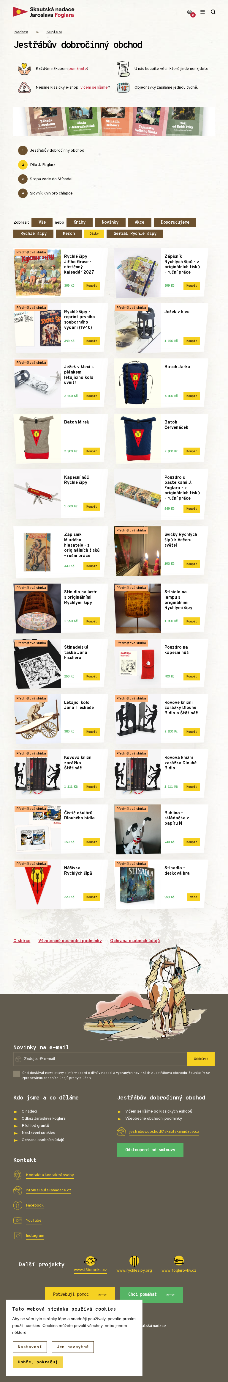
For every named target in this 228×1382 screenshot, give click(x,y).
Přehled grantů (35, 1125)
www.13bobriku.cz (90, 1270)
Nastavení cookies (38, 1132)
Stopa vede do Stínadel (47, 179)
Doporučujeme (175, 222)
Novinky (110, 222)
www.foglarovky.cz (179, 1270)
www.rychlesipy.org (134, 1270)
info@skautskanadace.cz (48, 1190)
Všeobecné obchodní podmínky (70, 941)
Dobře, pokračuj (38, 1362)
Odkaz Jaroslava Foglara (44, 1118)
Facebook (35, 1205)
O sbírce (21, 941)
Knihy (80, 222)
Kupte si (54, 32)
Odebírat (201, 1059)
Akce (139, 222)
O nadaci (29, 1111)
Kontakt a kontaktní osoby (50, 1175)
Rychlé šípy (33, 234)
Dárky (94, 234)
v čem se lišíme (94, 87)
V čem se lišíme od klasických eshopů (158, 1111)
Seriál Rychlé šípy (135, 234)
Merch (69, 234)
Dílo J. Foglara (39, 164)
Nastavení (30, 1347)
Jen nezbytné (73, 1347)
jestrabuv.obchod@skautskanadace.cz (164, 1131)
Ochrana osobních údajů (135, 941)
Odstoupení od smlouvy (150, 1150)
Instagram (35, 1235)
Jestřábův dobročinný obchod (53, 150)
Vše (42, 222)
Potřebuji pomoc (71, 1295)
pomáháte (78, 68)
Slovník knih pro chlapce (47, 193)
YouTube (34, 1220)
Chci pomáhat (142, 1295)
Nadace (21, 32)
